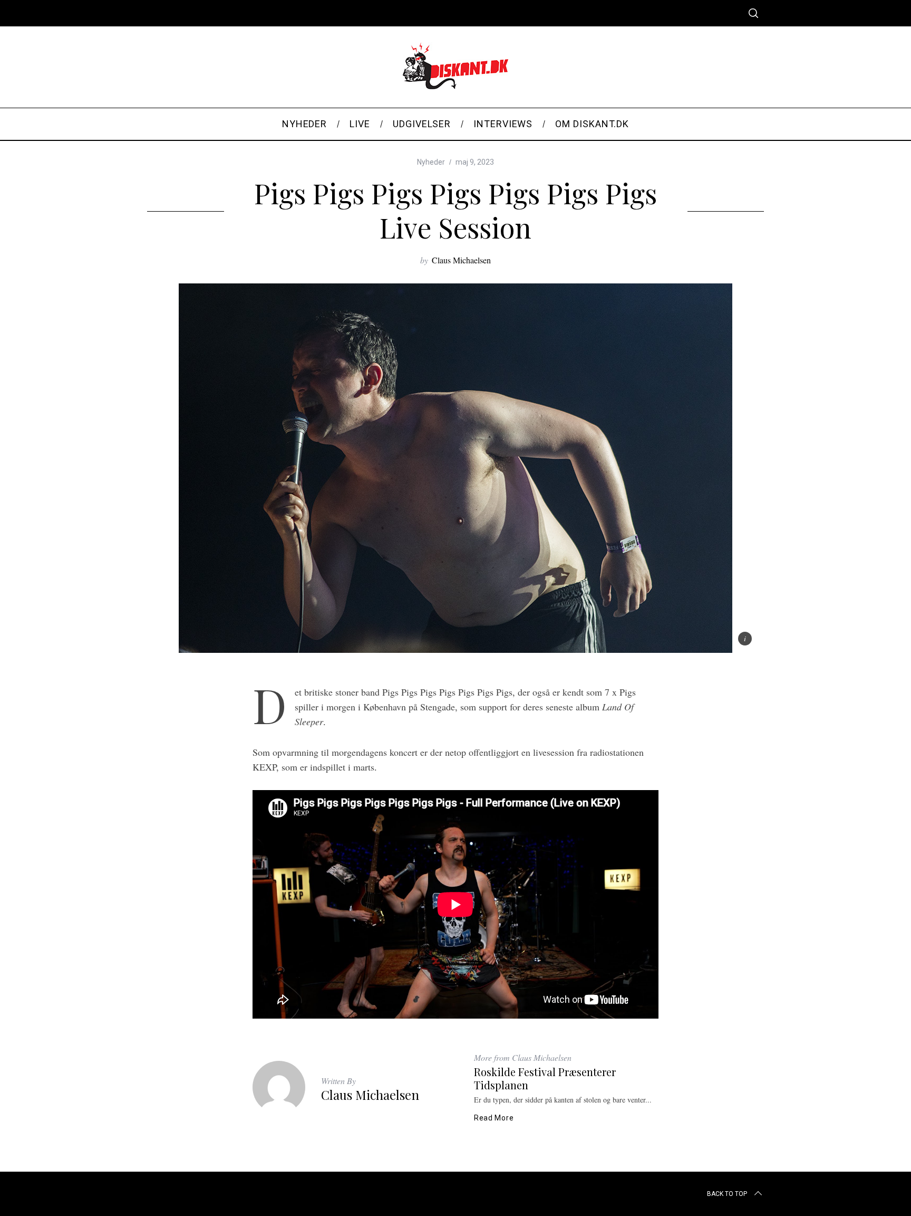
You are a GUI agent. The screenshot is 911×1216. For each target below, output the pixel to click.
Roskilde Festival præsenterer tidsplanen (545, 1078)
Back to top (727, 1194)
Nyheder (431, 162)
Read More (493, 1118)
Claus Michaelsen (461, 259)
